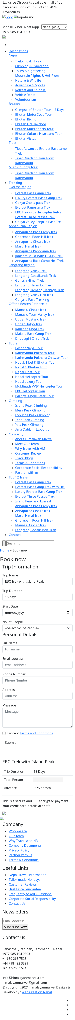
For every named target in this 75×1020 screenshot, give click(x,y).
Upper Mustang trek (30, 319)
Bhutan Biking (25, 119)
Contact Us (17, 903)
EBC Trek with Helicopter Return (39, 212)
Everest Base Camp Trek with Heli (40, 487)
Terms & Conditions (30, 463)
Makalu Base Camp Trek (33, 333)
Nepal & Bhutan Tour (31, 367)
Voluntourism (25, 99)
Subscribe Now (15, 927)
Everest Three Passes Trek (35, 217)
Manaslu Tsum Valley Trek (34, 314)
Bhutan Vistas (25, 138)
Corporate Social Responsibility (38, 468)
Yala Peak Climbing (29, 424)
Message (9, 705)
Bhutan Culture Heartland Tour (38, 133)
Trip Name (10, 575)
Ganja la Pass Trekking (32, 299)
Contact (15, 535)
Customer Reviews (23, 884)
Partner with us (27, 472)
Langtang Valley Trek (31, 271)
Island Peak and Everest (33, 501)
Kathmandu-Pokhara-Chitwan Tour (41, 357)
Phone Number (14, 674)
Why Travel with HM (30, 448)
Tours (13, 343)
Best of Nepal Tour (29, 348)
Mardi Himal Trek (28, 246)
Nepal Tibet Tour (27, 372)
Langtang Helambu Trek (33, 285)
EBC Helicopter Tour (30, 391)
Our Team (16, 836)
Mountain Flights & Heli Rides (37, 75)
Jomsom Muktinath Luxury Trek (39, 256)
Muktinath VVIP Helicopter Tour (39, 386)
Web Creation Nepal (37, 992)
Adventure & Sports (30, 85)
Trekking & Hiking (28, 61)
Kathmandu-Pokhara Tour (35, 353)
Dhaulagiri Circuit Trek (32, 338)
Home (4, 550)
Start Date (10, 606)
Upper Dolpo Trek (28, 324)
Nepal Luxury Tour (29, 381)
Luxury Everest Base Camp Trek (38, 198)
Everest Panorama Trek (32, 207)
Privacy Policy (19, 850)
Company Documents (25, 845)
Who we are (18, 831)
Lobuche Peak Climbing (33, 415)
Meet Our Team (27, 444)
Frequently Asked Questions (30, 894)
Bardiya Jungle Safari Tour (34, 396)
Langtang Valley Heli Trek (34, 295)
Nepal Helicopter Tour (31, 377)
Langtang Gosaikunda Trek (35, 275)
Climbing (15, 401)
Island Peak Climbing (31, 405)
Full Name (9, 643)
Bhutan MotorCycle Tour (33, 114)
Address (8, 690)
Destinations (18, 51)
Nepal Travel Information (28, 875)
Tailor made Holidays (24, 879)
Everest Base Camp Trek (33, 193)
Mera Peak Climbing (30, 410)
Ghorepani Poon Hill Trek (34, 237)
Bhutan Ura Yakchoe (30, 124)
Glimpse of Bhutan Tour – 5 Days (39, 110)
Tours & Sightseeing (30, 71)
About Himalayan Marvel (33, 439)
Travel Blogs (24, 458)
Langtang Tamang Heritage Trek (39, 290)
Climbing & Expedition (32, 66)
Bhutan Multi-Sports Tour (34, 129)
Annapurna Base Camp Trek (36, 232)
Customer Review (28, 453)
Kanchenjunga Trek (29, 329)
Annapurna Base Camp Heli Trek (39, 260)
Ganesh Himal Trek (29, 280)
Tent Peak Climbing (29, 420)
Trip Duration (12, 591)
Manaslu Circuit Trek (30, 310)
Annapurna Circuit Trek (32, 241)
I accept (30, 733)
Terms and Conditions (36, 733)
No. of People (12, 622)
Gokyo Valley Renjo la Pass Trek (39, 222)
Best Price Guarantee (25, 889)
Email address (13, 658)
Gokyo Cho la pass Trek (32, 202)
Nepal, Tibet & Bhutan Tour (35, 362)
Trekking (15, 183)
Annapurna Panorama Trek (35, 251)
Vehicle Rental (25, 95)
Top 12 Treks (18, 477)
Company (16, 434)
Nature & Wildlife (28, 80)
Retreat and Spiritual (30, 90)
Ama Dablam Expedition (33, 429)
